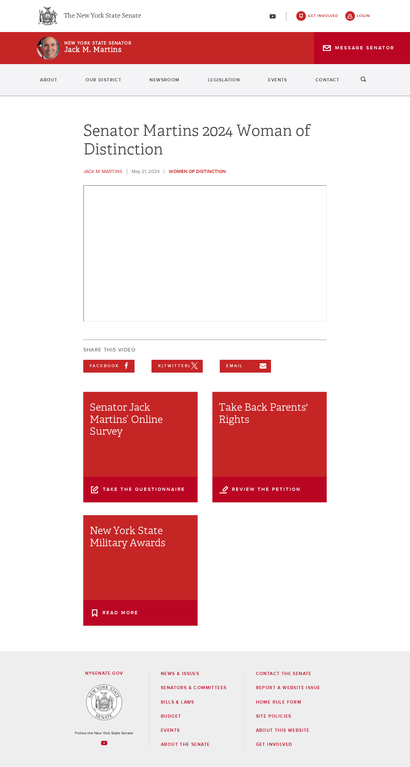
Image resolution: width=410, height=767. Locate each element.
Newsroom (164, 80)
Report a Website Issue (288, 688)
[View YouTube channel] (273, 16)
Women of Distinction (197, 171)
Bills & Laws (177, 702)
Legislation (224, 80)
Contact (328, 80)
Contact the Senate (284, 674)
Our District (103, 80)
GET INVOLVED (274, 744)
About (48, 80)
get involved (323, 16)
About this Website (283, 730)
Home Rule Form (279, 702)
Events (277, 80)
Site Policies (273, 716)
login (363, 16)
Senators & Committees (193, 688)
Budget (171, 716)
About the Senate (185, 744)
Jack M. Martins (93, 49)
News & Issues (180, 674)
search (363, 80)
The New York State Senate (102, 16)
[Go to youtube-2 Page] (104, 743)
